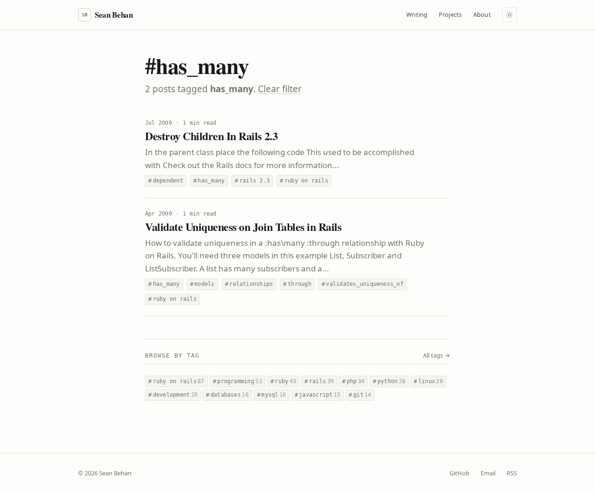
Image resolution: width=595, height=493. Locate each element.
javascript (318, 395)
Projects (450, 14)
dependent (165, 180)
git (360, 395)
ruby (283, 381)
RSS (512, 473)
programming (237, 381)
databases (227, 395)
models (202, 284)
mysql (271, 395)
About (482, 14)
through (297, 284)
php (353, 381)
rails (319, 381)
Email (488, 473)
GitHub (459, 473)
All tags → (436, 355)
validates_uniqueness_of (362, 284)
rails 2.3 (252, 180)
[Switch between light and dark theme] (509, 14)
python (389, 381)
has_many (209, 180)
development (173, 395)
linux (428, 381)
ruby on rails (304, 180)
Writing (417, 14)
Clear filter (280, 89)
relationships (249, 284)
